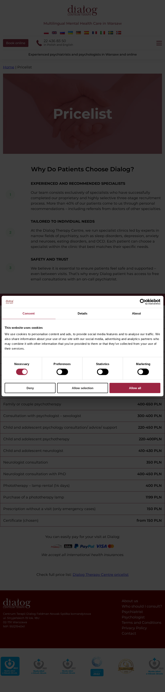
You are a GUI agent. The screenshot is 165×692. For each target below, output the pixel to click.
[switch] (62, 372)
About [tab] (136, 313)
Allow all (135, 388)
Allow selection (82, 388)
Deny (30, 388)
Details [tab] (83, 313)
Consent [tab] (29, 313)
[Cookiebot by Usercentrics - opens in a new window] (142, 302)
